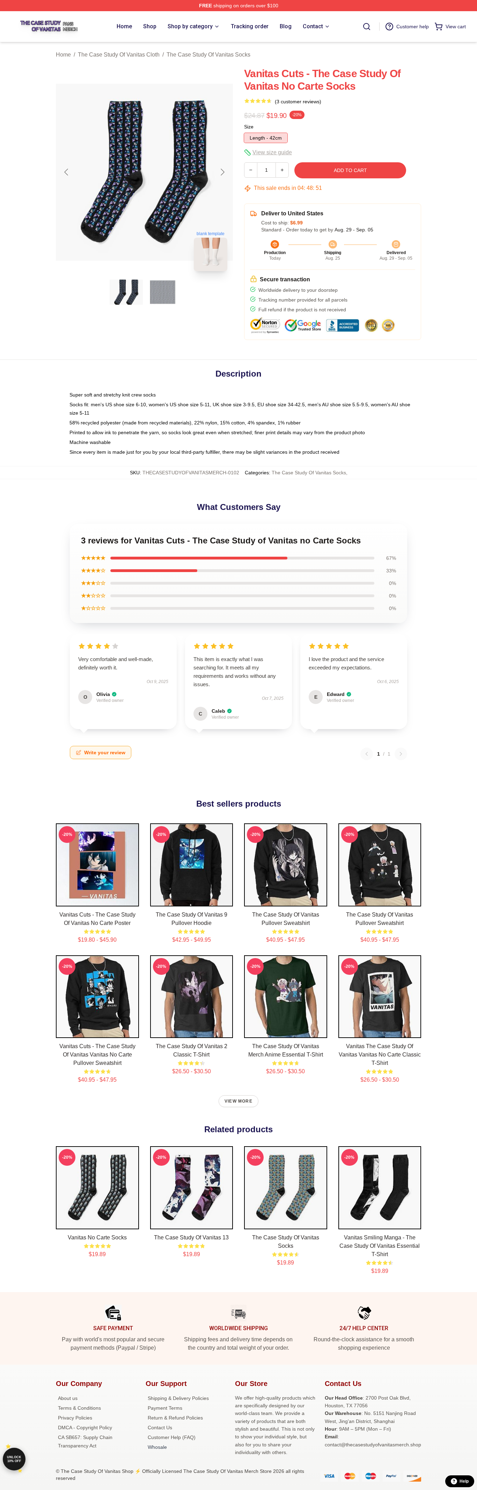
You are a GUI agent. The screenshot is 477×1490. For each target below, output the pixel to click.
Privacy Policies (75, 1418)
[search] (367, 27)
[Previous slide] (66, 172)
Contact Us (160, 1427)
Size (249, 126)
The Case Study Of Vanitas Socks (208, 55)
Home (63, 55)
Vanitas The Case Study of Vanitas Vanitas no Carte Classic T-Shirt (380, 1054)
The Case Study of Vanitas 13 (191, 1237)
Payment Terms (165, 1408)
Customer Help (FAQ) (172, 1437)
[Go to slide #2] (162, 292)
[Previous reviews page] (366, 754)
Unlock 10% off (14, 1459)
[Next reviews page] (401, 754)
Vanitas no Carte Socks (97, 1237)
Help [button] (464, 1481)
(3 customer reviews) (298, 101)
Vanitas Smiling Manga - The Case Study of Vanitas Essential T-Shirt (379, 1246)
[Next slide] (222, 172)
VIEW (97, 899)
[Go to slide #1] (126, 292)
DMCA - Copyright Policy (85, 1427)
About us (68, 1398)
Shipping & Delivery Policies (178, 1398)
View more (238, 1101)
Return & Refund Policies (175, 1418)
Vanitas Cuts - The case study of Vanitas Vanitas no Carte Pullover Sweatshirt (97, 1054)
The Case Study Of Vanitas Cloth (119, 55)
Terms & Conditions (79, 1408)
